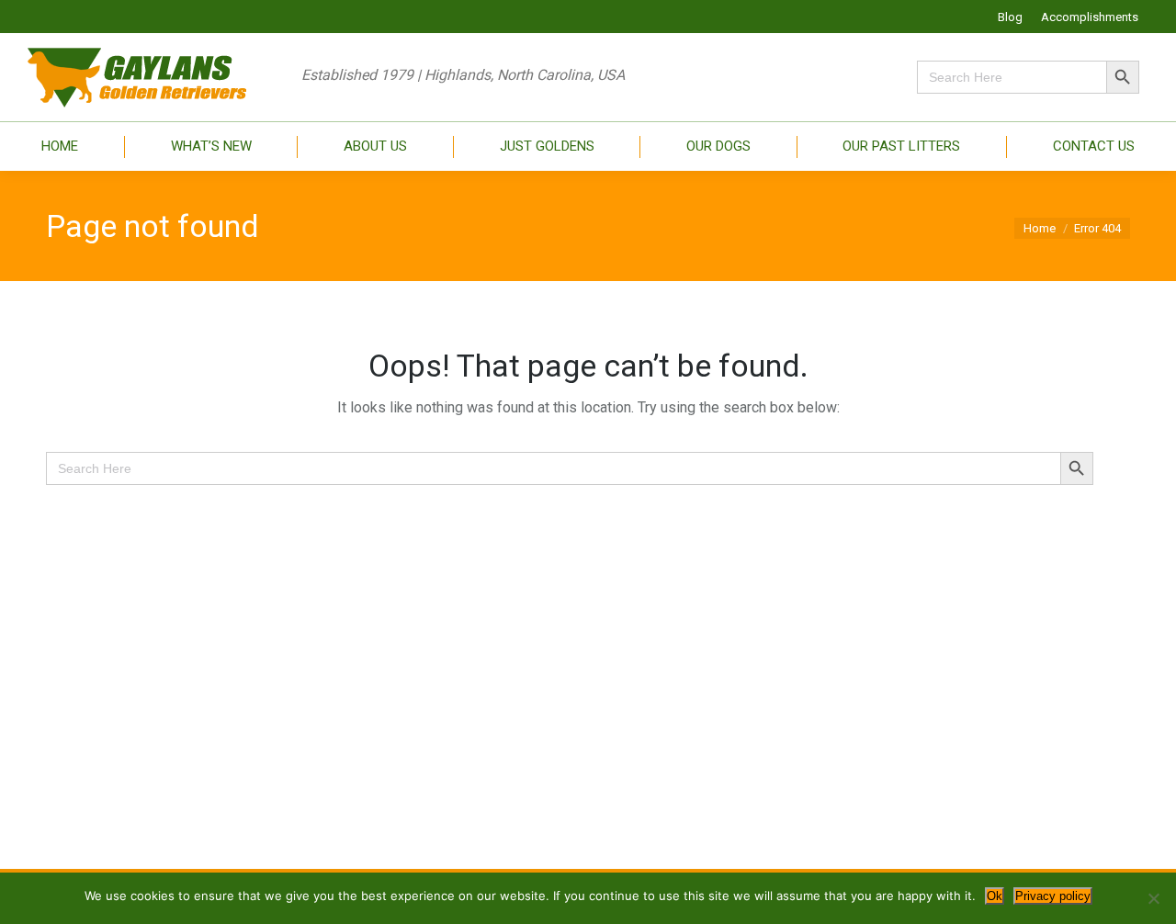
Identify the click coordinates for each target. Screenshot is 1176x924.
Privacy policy (1053, 896)
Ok (994, 896)
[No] (1153, 898)
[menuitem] (1010, 17)
